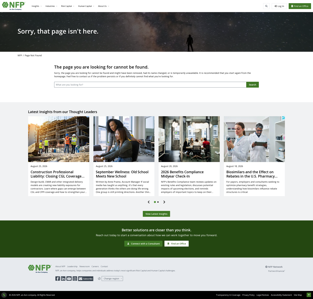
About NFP (60, 266)
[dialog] (4, 295)
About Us (102, 6)
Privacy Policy (248, 295)
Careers (95, 266)
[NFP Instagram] (75, 278)
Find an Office (301, 6)
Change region (111, 278)
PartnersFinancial (276, 271)
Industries (50, 6)
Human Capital (85, 6)
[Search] (266, 6)
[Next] (164, 202)
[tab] (155, 202)
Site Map (298, 295)
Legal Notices (263, 295)
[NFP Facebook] (57, 278)
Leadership (72, 266)
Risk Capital (66, 6)
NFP (20, 55)
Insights (35, 6)
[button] (309, 295)
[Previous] (148, 202)
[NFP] (13, 6)
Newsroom (84, 266)
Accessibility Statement (281, 295)
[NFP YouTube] (69, 278)
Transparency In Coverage (228, 295)
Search (252, 84)
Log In (281, 6)
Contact (104, 266)
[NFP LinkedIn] (63, 278)
